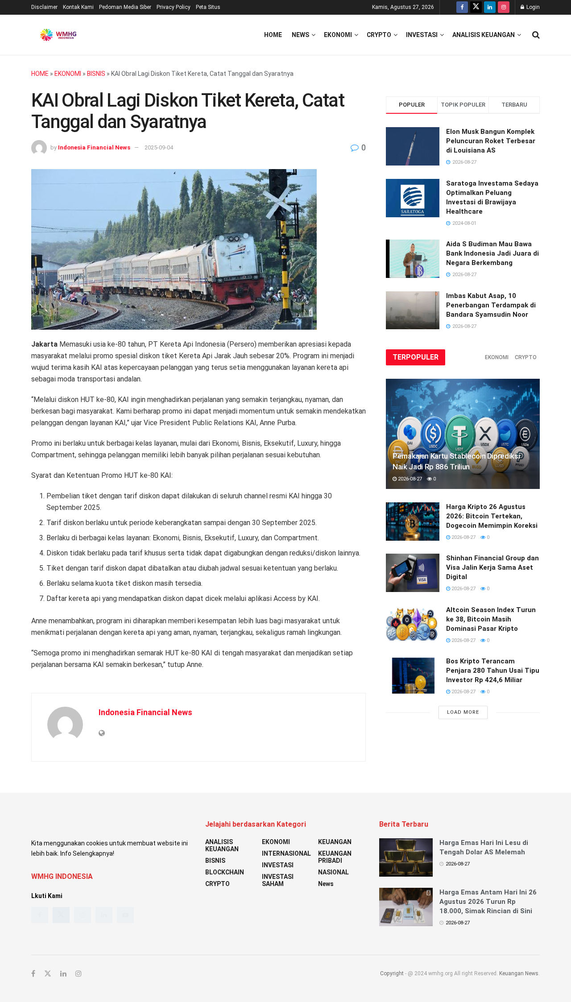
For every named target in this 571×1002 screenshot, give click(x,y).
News (300, 34)
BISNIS (96, 73)
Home (273, 34)
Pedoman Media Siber (125, 7)
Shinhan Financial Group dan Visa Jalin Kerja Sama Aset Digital (492, 567)
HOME (40, 73)
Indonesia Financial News (94, 147)
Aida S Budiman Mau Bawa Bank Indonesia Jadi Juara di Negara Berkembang (492, 253)
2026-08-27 (409, 479)
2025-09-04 (159, 147)
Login (532, 7)
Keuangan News (518, 973)
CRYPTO (379, 34)
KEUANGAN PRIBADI (335, 857)
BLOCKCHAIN (224, 872)
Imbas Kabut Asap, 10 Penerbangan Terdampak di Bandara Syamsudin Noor (491, 305)
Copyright (392, 973)
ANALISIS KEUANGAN (483, 34)
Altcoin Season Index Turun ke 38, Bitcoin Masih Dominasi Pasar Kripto (491, 619)
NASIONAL (333, 872)
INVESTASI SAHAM (278, 880)
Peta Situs (208, 7)
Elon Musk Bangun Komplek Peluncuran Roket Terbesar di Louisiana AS (490, 141)
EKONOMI (338, 34)
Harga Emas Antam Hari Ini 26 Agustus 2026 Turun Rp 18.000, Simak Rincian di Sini (488, 901)
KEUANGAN (335, 841)
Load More (463, 712)
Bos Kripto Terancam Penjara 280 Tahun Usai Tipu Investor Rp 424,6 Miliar (492, 670)
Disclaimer (44, 7)
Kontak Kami (78, 7)
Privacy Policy (173, 7)
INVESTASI (422, 34)
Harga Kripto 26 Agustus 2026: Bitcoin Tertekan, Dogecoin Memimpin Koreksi (492, 516)
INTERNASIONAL (286, 853)
